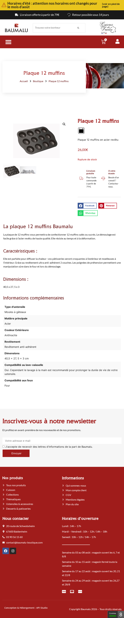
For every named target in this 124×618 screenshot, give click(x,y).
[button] (64, 124)
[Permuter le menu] (8, 42)
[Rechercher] (78, 27)
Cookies (112, 613)
